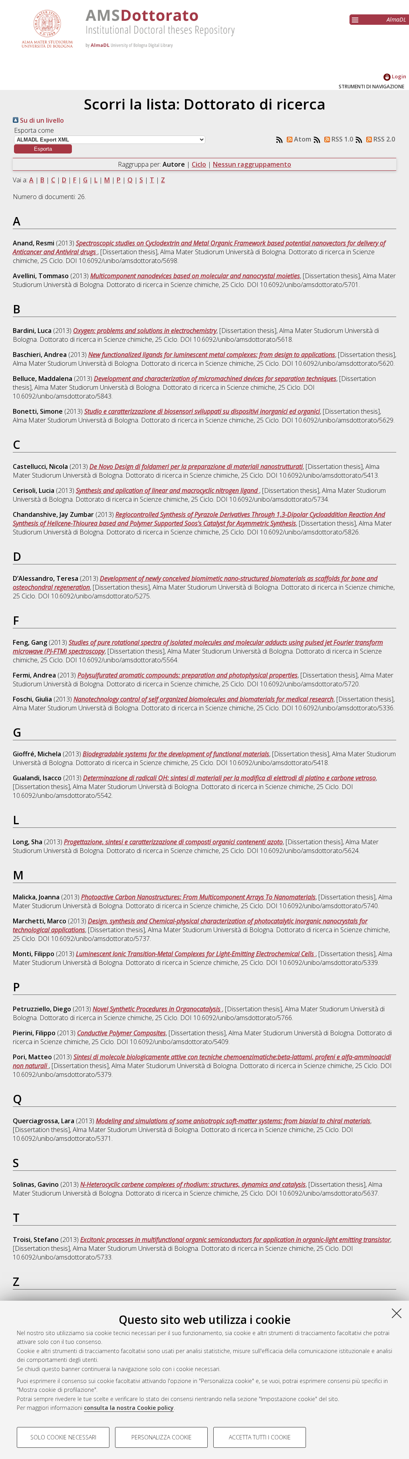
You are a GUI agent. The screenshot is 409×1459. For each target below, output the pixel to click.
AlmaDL (396, 19)
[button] (43, 148)
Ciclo (199, 164)
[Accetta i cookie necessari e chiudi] (396, 1313)
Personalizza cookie (161, 1437)
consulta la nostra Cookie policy (129, 1407)
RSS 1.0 (341, 139)
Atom (301, 139)
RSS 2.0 (383, 139)
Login (398, 76)
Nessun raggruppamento (252, 164)
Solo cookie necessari (63, 1437)
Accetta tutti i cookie (260, 1437)
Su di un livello (41, 120)
